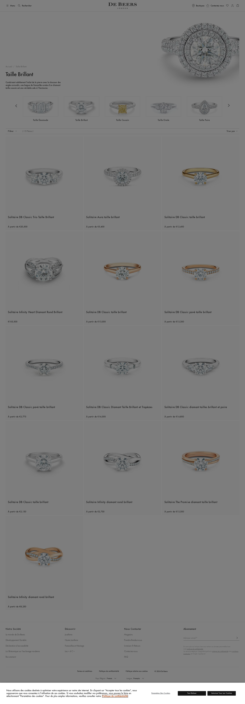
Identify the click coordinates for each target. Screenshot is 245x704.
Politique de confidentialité (115, 696)
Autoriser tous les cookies (221, 693)
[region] (122, 693)
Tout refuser (192, 693)
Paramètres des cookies (160, 693)
